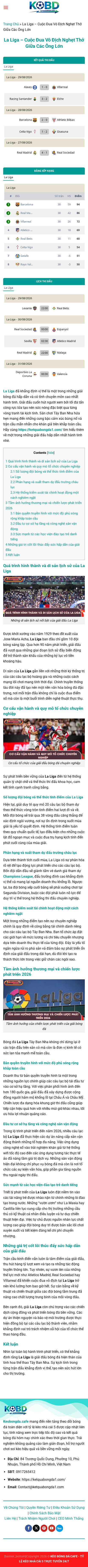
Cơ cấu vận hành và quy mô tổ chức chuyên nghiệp (43, 466)
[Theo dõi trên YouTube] (51, 1528)
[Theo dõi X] (36, 1528)
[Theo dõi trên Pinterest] (44, 1528)
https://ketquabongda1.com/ (40, 430)
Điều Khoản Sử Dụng (69, 1508)
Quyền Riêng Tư (38, 1508)
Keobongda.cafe (16, 1421)
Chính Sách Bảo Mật (44, 1513)
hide (51, 452)
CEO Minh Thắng (71, 1518)
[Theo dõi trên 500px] (59, 1528)
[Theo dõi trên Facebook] (28, 1528)
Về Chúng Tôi (14, 1508)
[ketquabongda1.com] (44, 7)
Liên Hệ (10, 1518)
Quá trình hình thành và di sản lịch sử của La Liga (42, 461)
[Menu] (5, 7)
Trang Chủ (11, 24)
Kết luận (13, 555)
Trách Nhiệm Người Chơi (36, 1518)
